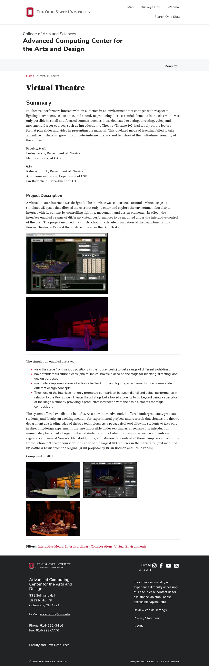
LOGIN (138, 626)
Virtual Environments (130, 546)
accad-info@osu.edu (55, 614)
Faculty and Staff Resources (49, 645)
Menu (169, 66)
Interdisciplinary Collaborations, (89, 546)
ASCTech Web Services (167, 661)
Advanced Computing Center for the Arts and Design (50, 584)
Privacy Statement (147, 618)
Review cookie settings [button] (150, 610)
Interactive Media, (51, 546)
